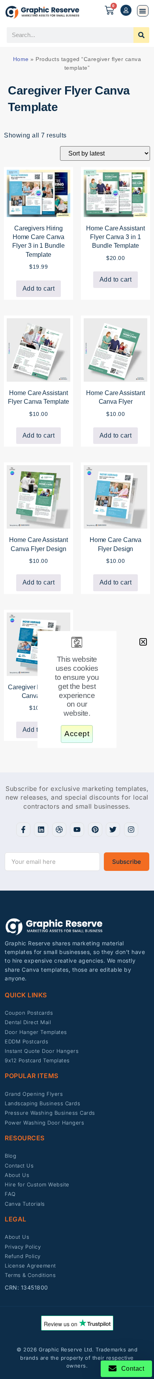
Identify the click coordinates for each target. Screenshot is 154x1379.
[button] (142, 11)
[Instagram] (131, 829)
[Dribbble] (59, 829)
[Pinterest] (95, 829)
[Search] (141, 35)
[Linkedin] (41, 829)
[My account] (125, 10)
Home (21, 59)
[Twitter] (113, 829)
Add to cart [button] (39, 288)
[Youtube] (77, 829)
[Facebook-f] (23, 829)
